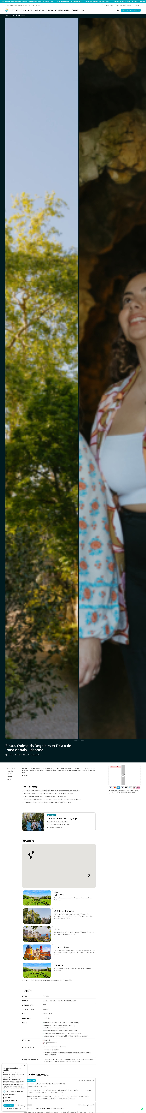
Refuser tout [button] (20, 1105)
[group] (41, 378)
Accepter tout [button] (8, 1105)
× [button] (24, 1065)
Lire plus (25, 775)
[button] (16, 5)
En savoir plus (21, 1088)
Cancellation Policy (129, 792)
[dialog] (14, 1087)
